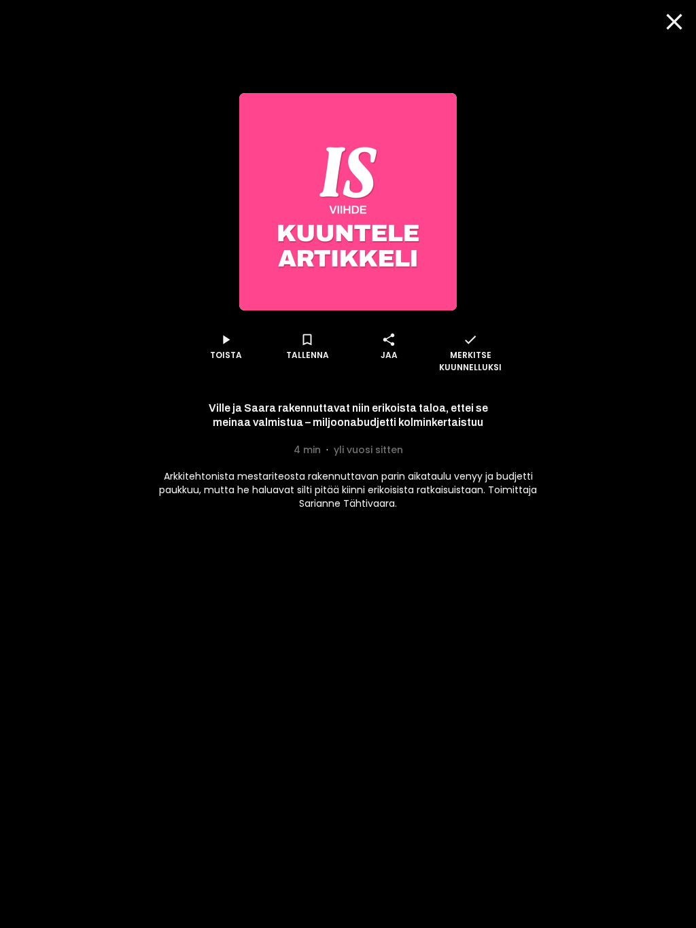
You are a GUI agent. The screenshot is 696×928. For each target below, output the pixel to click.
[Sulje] (674, 21)
